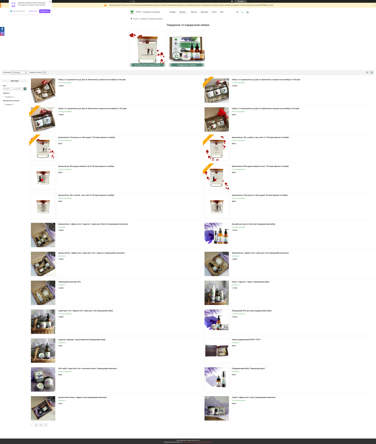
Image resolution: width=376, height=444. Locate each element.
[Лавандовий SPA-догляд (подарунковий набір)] (216, 321)
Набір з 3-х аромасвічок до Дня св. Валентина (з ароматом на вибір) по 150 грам (266, 80)
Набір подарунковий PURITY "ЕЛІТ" (246, 340)
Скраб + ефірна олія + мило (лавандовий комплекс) (254, 397)
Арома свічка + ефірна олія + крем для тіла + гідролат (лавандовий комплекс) (91, 253)
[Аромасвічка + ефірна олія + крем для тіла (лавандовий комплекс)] (216, 264)
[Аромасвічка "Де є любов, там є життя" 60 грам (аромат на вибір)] (43, 206)
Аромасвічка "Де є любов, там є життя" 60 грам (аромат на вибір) (86, 195)
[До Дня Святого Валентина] (147, 49)
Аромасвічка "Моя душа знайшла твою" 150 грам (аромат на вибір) (260, 166)
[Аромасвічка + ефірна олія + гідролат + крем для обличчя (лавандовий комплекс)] (43, 235)
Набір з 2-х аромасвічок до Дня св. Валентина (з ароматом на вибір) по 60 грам (265, 108)
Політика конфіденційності (204, 442)
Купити (69, 95)
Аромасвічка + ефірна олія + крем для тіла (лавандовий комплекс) (260, 253)
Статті (214, 12)
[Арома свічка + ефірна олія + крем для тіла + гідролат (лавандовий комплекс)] (43, 264)
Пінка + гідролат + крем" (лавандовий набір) (250, 282)
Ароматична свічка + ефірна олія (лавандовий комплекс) (82, 397)
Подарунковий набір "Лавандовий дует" (248, 368)
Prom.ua (197, 440)
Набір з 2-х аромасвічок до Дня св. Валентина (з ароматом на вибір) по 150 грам (92, 108)
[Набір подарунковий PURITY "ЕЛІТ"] (216, 350)
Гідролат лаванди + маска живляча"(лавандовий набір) (81, 340)
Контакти (204, 12)
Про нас (194, 12)
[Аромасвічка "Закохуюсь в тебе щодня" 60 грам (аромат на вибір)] (216, 206)
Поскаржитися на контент (189, 442)
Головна (172, 12)
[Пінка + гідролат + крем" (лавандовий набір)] (216, 293)
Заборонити (33, 11)
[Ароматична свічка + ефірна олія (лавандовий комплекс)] (43, 408)
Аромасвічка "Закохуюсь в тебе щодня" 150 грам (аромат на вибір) (86, 137)
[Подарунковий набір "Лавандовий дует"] (216, 379)
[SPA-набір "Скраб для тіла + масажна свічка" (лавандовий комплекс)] (43, 379)
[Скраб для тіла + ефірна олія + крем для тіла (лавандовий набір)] (43, 321)
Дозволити (45, 11)
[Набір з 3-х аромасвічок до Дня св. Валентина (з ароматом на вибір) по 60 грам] (43, 90)
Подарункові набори (186, 65)
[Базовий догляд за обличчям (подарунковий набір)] (216, 235)
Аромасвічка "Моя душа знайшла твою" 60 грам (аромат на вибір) (86, 166)
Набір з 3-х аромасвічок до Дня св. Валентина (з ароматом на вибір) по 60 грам (92, 80)
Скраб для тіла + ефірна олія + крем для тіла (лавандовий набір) (85, 311)
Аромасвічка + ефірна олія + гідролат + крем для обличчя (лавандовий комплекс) (93, 224)
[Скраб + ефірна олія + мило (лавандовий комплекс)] (216, 408)
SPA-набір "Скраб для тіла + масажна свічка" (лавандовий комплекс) (87, 368)
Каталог (182, 12)
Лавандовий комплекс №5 (69, 282)
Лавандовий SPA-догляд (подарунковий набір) (252, 311)
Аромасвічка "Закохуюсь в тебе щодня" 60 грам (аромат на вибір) (260, 195)
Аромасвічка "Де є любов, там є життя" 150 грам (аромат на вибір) (260, 137)
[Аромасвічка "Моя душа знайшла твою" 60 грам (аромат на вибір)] (43, 177)
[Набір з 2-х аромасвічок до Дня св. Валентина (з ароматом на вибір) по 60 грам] (216, 119)
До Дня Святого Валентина (147, 65)
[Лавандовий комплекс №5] (43, 293)
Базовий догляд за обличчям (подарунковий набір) (253, 224)
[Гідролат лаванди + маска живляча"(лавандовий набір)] (43, 350)
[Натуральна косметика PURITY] (132, 12)
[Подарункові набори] (186, 49)
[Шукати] (237, 12)
